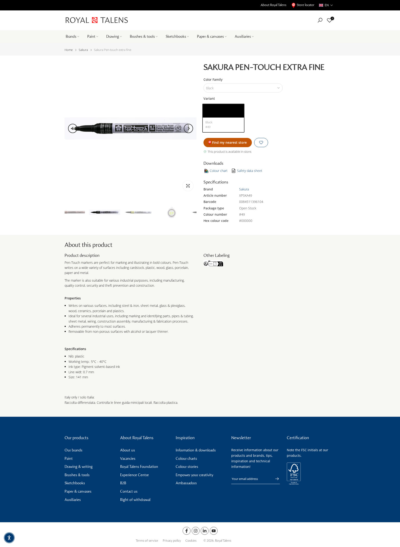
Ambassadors (186, 483)
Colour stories (187, 466)
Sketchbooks (176, 36)
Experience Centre (134, 475)
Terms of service (147, 541)
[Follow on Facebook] (187, 531)
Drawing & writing (79, 466)
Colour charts (186, 458)
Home (69, 49)
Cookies (191, 541)
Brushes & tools (142, 36)
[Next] (188, 128)
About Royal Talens (273, 5)
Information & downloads (196, 450)
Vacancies (127, 458)
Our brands (73, 450)
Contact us (129, 491)
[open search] (320, 20)
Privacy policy (172, 541)
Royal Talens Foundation (139, 466)
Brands (71, 36)
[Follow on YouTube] (214, 531)
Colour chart (219, 170)
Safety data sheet (249, 170)
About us (127, 450)
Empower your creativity (194, 475)
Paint (91, 36)
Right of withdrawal (135, 499)
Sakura (83, 49)
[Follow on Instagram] (196, 531)
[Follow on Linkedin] (205, 531)
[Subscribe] (274, 478)
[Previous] (72, 128)
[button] (326, 5)
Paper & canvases (210, 36)
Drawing (112, 36)
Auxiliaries (243, 36)
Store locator (305, 5)
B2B (123, 483)
